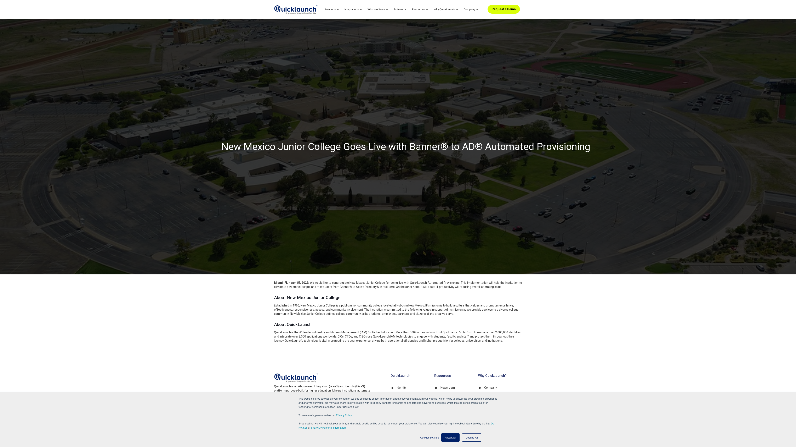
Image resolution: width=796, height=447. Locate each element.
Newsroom (447, 387)
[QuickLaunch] (296, 9)
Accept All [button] (450, 437)
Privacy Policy (344, 415)
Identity (401, 387)
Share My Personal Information (328, 427)
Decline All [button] (472, 437)
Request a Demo (504, 9)
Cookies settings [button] (429, 437)
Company (490, 387)
